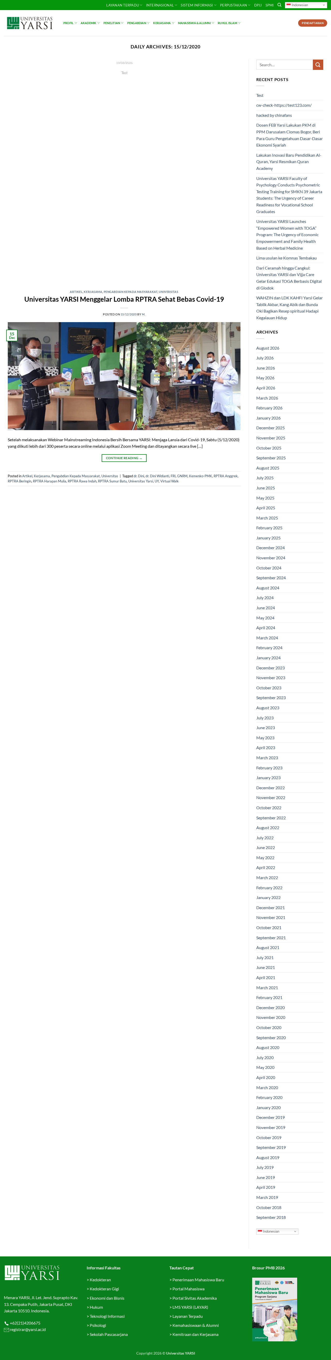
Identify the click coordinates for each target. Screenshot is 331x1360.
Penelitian (111, 23)
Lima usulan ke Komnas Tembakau (286, 257)
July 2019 (265, 1167)
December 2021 (270, 907)
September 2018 (271, 1217)
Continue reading (124, 82)
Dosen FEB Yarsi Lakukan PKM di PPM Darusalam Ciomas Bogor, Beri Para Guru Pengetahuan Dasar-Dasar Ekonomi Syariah (289, 134)
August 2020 (267, 1047)
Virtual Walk (169, 481)
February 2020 (269, 1097)
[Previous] (19, 171)
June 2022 (265, 847)
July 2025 (265, 477)
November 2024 (270, 557)
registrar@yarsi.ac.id (27, 1329)
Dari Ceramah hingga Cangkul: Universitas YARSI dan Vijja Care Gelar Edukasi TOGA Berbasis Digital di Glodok (289, 277)
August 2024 (267, 587)
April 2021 (265, 977)
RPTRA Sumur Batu (112, 481)
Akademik (88, 23)
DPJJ (258, 5)
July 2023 (265, 717)
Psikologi (98, 1325)
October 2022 (268, 807)
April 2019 (265, 1187)
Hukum (96, 1307)
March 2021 (267, 987)
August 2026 (267, 347)
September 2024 (271, 577)
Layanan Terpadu (122, 5)
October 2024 (268, 567)
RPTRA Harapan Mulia (49, 481)
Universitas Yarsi (140, 481)
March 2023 (267, 757)
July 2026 (265, 357)
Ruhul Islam (227, 23)
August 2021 (267, 947)
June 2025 (265, 487)
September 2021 (271, 937)
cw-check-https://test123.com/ (284, 105)
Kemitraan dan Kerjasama (195, 1334)
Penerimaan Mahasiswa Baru (198, 1279)
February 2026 (269, 407)
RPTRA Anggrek (226, 476)
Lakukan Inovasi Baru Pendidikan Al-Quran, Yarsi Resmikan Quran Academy (288, 162)
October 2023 (268, 687)
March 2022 (267, 877)
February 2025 (269, 527)
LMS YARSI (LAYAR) (190, 1307)
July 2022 (265, 837)
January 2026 (268, 417)
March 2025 (267, 517)
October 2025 (268, 447)
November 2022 (270, 797)
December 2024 (270, 547)
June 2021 (265, 967)
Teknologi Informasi (107, 1316)
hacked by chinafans (274, 115)
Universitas (168, 291)
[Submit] (318, 65)
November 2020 (270, 1017)
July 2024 (265, 597)
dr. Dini (139, 476)
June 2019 (265, 1177)
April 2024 (265, 627)
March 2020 (267, 1087)
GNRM (182, 476)
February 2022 (269, 887)
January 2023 (268, 777)
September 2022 (271, 817)
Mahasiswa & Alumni (194, 23)
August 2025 (267, 467)
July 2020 (265, 1057)
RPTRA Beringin (19, 481)
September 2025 (271, 457)
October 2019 (268, 1137)
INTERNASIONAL (160, 5)
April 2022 (265, 867)
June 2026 (265, 367)
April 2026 (265, 387)
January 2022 (268, 897)
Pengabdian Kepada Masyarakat (131, 291)
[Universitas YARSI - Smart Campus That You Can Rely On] (30, 23)
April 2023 (265, 747)
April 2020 (265, 1077)
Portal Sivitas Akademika (194, 1298)
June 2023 (265, 727)
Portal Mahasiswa (188, 1288)
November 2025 (270, 437)
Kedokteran (100, 1279)
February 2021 (269, 997)
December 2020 (270, 1007)
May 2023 (265, 737)
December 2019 (270, 1117)
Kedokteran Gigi (104, 1288)
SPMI (270, 5)
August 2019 (267, 1157)
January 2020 (268, 1107)
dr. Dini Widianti (157, 476)
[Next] (229, 171)
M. (143, 314)
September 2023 (271, 697)
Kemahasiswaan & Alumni (195, 1325)
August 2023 (267, 707)
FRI (173, 476)
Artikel (76, 291)
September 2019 (271, 1147)
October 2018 (268, 1207)
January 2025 (268, 537)
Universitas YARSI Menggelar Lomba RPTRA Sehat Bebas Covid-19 (124, 299)
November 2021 (270, 917)
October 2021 (268, 927)
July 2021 (265, 957)
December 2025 (270, 427)
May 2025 (265, 497)
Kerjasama (162, 23)
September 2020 (271, 1037)
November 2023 (270, 677)
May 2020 (265, 1067)
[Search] (279, 5)
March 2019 (267, 1197)
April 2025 (265, 507)
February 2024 (269, 647)
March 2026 (267, 397)
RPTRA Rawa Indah (82, 481)
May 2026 (265, 377)
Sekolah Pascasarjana (109, 1334)
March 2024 (267, 637)
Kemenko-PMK (200, 476)
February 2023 (269, 767)
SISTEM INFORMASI (197, 5)
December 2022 (270, 787)
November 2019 (270, 1127)
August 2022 (267, 827)
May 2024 (265, 617)
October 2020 (268, 1027)
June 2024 (265, 607)
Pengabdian (136, 23)
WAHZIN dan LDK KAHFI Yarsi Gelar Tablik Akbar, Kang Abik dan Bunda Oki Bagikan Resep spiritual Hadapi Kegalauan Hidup (289, 307)
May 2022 (265, 857)
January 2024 (268, 657)
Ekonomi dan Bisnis (106, 1298)
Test (260, 95)
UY (157, 481)
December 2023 (270, 667)
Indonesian (299, 5)
